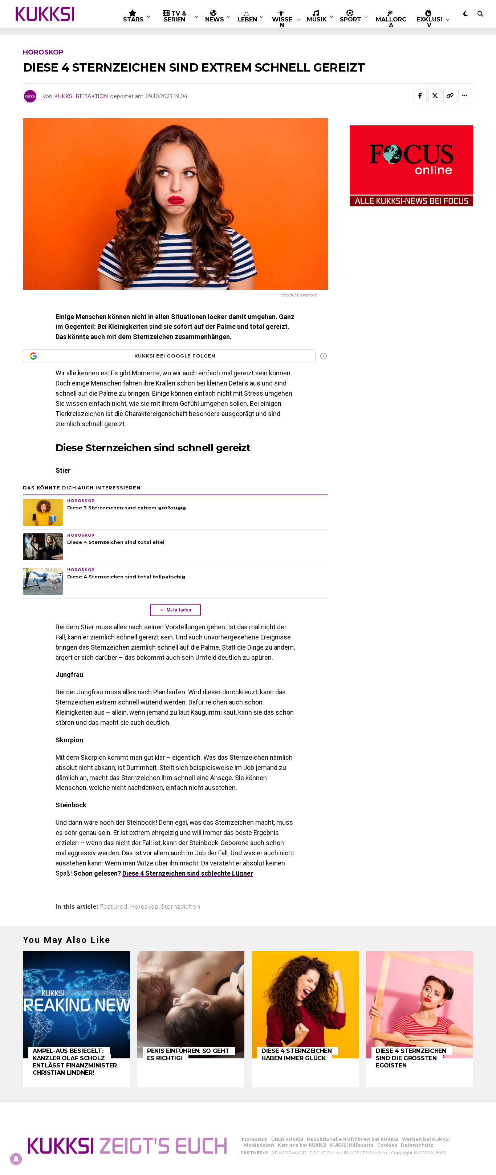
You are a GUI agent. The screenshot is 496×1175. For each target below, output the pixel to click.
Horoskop (144, 907)
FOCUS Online (325, 1152)
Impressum (254, 1139)
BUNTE (351, 1152)
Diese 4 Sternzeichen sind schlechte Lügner (187, 873)
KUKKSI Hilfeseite (352, 1145)
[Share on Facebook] (420, 95)
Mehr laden (179, 610)
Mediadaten (259, 1145)
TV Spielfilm (374, 1152)
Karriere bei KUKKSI (302, 1145)
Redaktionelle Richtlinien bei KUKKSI (352, 1139)
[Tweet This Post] (435, 95)
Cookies (387, 1145)
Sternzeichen (180, 907)
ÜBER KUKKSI (287, 1139)
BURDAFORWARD (285, 1152)
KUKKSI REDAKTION (81, 96)
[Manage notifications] (16, 1159)
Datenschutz (417, 1145)
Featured (113, 907)
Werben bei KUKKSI (426, 1139)
